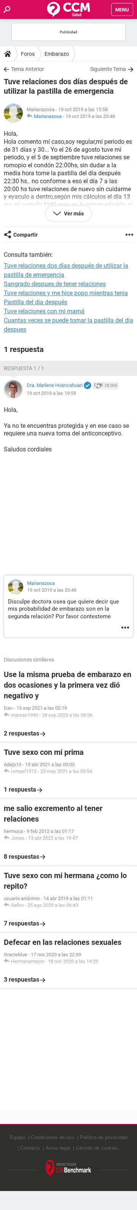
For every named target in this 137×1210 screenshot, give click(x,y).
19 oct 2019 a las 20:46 (90, 116)
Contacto (30, 1148)
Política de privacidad (103, 1137)
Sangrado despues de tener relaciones (55, 284)
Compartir (25, 235)
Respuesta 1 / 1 (24, 368)
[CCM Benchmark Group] (68, 1169)
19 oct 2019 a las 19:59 (51, 393)
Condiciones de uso (52, 1137)
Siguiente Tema (108, 69)
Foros (28, 54)
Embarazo (57, 54)
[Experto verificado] (87, 386)
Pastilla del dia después (35, 302)
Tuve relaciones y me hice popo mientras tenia (66, 293)
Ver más (73, 214)
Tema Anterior (27, 69)
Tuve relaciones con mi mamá (44, 311)
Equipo (17, 1137)
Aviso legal (58, 1148)
